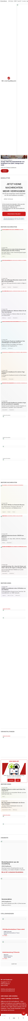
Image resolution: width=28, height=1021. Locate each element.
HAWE (15, 1)
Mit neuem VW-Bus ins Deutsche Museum (13, 504)
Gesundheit (4, 409)
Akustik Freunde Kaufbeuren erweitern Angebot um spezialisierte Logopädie (14, 403)
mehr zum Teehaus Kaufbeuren (8, 167)
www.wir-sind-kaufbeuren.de (8, 990)
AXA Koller (10, 1)
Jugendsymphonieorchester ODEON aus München (13, 536)
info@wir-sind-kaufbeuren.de (8, 989)
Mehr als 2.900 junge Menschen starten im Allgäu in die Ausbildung (14, 280)
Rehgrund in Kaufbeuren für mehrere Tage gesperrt (13, 372)
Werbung (15, 809)
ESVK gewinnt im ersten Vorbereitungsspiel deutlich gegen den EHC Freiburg (13, 250)
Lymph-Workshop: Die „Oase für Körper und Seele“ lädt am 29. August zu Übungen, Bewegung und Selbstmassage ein (14, 568)
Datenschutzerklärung (9, 219)
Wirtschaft (18, 595)
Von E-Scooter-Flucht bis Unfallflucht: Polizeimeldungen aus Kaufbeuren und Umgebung (13, 342)
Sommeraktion (7, 899)
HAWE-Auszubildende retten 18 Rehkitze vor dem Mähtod (14, 589)
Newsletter (15, 287)
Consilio (24, 1)
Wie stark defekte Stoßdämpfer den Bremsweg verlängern (13, 803)
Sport (3, 256)
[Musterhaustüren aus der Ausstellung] (14, 850)
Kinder (9, 511)
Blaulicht (4, 348)
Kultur (14, 511)
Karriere (9, 287)
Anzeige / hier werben (6, 415)
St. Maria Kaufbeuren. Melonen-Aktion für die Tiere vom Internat (14, 311)
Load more (14, 963)
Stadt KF (19, 1)
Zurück (4, 170)
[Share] (23, 1013)
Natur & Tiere (10, 595)
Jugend (4, 287)
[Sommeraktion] (14, 888)
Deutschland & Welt (6, 809)
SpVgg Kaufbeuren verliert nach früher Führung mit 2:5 (13, 790)
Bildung (4, 317)
